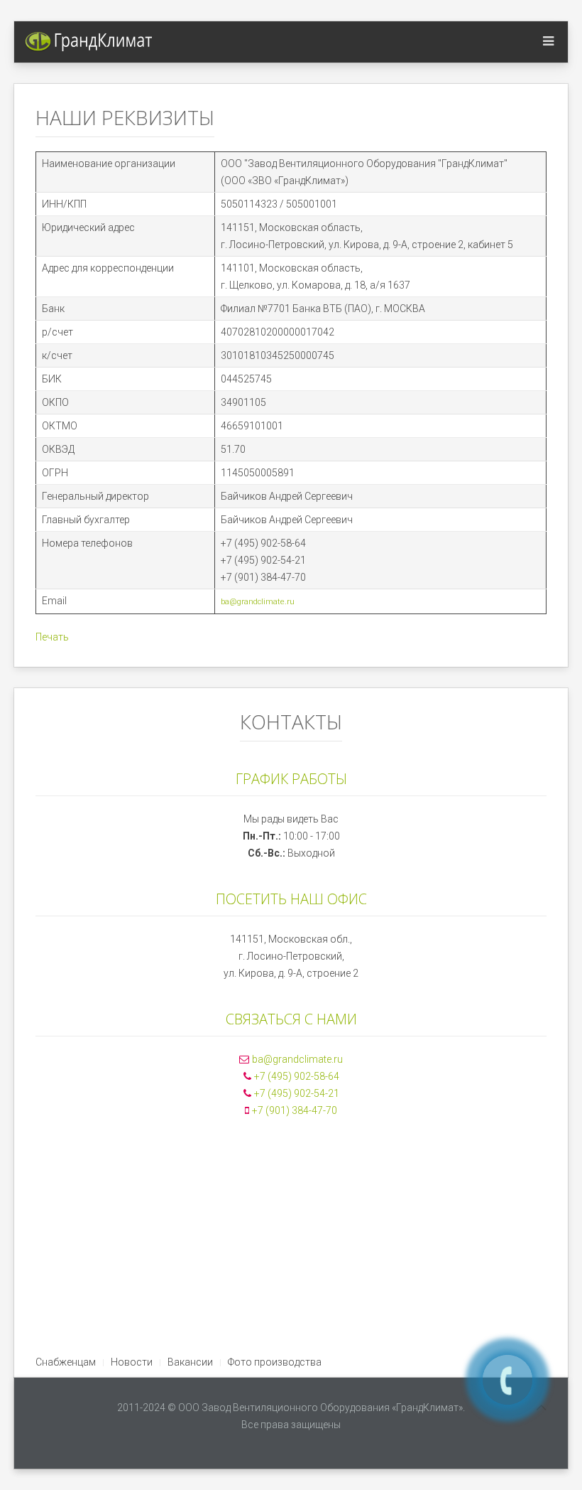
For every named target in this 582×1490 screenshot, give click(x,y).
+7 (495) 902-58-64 (296, 1076)
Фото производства (275, 1362)
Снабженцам (65, 1362)
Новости (132, 1362)
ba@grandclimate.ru (258, 601)
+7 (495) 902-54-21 (296, 1093)
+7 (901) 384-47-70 (294, 1110)
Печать (52, 637)
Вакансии (190, 1362)
